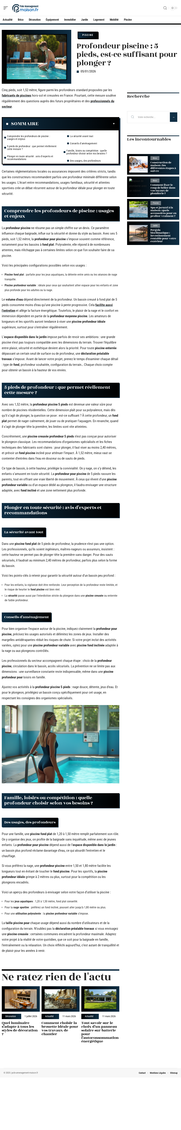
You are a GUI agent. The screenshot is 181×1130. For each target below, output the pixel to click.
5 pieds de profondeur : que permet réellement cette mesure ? (32, 147)
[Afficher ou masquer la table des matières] (77, 124)
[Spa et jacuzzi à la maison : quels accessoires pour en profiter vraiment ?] (138, 209)
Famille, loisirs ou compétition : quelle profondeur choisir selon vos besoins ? (86, 152)
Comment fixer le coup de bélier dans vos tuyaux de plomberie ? (162, 189)
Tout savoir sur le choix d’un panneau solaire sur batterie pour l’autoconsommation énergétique (100, 1032)
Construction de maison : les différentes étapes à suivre (163, 167)
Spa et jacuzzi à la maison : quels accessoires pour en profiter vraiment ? (163, 212)
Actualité (49, 1016)
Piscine (87, 35)
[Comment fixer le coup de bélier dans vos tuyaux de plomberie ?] (138, 187)
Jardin (155, 225)
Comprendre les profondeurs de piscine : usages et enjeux (28, 137)
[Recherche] (165, 8)
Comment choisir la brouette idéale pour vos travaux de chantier (60, 1028)
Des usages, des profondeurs (85, 160)
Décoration (10, 1016)
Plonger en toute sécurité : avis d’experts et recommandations (30, 158)
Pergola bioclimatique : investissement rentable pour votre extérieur (163, 235)
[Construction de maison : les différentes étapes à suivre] (138, 164)
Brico (155, 158)
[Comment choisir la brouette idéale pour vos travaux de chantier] (61, 999)
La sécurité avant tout (81, 136)
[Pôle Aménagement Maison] (25, 8)
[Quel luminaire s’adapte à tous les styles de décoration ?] (21, 999)
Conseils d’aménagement (83, 143)
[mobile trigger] (7, 8)
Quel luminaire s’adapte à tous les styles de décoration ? (20, 1028)
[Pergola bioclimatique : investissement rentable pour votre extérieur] (138, 233)
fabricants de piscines (16, 95)
